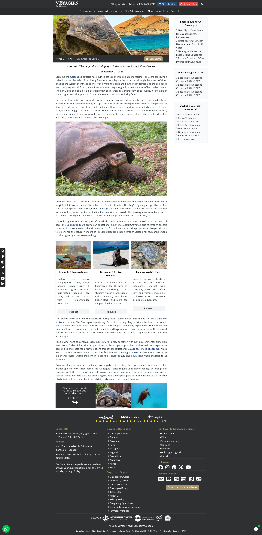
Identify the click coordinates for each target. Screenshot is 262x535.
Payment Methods (119, 510)
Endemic (165, 448)
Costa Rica (115, 456)
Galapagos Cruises (119, 476)
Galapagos (76, 76)
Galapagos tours (75, 224)
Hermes (165, 444)
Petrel (164, 456)
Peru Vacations (186, 139)
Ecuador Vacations (187, 128)
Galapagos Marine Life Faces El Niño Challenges (189, 53)
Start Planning (168, 4)
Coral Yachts (167, 433)
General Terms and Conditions (125, 506)
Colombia (114, 441)
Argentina (114, 452)
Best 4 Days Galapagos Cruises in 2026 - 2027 (189, 79)
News (151, 11)
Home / (60, 58)
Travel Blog (115, 491)
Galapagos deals (128, 352)
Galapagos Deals (118, 484)
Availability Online (119, 480)
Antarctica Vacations (188, 114)
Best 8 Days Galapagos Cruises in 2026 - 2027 (189, 93)
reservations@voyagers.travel (81, 433)
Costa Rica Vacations (189, 125)
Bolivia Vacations (187, 118)
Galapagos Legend (171, 452)
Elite (163, 437)
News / (70, 58)
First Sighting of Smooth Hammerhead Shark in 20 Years (189, 44)
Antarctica (114, 459)
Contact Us (176, 11)
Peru (112, 444)
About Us (114, 495)
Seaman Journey (170, 441)
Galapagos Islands (108, 208)
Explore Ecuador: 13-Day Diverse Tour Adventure (190, 60)
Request (73, 311)
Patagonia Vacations (188, 135)
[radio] (97, 420)
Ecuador (113, 437)
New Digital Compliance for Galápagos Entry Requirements (189, 34)
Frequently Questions (121, 503)
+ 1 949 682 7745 (146, 4)
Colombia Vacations (188, 121)
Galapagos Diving (118, 488)
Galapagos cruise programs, (144, 348)
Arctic (112, 463)
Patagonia (114, 448)
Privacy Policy (116, 499)
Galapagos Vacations (189, 132)
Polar (112, 467)
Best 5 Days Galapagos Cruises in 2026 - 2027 (189, 86)
